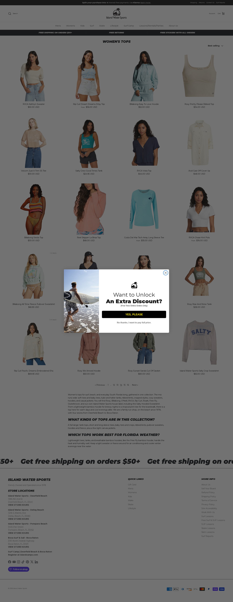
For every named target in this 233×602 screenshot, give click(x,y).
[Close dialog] (165, 272)
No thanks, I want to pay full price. (134, 322)
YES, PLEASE (134, 314)
